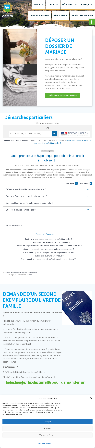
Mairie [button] (37, 5)
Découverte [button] (68, 5)
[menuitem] (38, 5)
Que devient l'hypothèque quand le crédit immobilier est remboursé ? (48, 259)
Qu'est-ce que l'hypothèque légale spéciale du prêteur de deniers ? (48, 252)
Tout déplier (85, 183)
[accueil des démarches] (47, 128)
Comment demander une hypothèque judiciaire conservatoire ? (48, 249)
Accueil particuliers (12, 140)
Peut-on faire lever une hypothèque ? (48, 256)
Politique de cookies (44, 443)
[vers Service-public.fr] (74, 134)
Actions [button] (51, 5)
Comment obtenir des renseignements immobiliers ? (49, 242)
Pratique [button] (86, 5)
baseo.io (30, 275)
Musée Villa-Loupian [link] (82, 15)
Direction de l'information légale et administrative (20, 273)
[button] (92, 22)
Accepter (47, 421)
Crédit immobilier (57, 140)
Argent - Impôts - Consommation (35, 140)
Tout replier (70, 183)
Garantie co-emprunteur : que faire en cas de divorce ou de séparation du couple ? (49, 246)
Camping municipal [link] (39, 15)
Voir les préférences (47, 435)
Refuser (47, 428)
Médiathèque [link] (60, 15)
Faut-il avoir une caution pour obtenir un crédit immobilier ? (48, 239)
